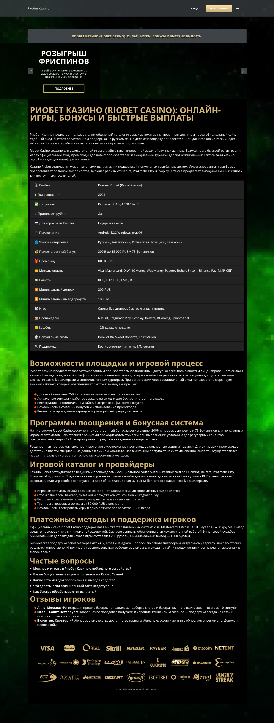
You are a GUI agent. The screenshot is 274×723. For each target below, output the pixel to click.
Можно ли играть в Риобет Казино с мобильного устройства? (82, 568)
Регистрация (219, 8)
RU (237, 8)
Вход (194, 8)
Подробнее (64, 86)
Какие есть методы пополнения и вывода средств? (74, 580)
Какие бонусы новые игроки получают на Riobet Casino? (78, 574)
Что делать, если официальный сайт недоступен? (73, 586)
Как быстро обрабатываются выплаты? (64, 591)
